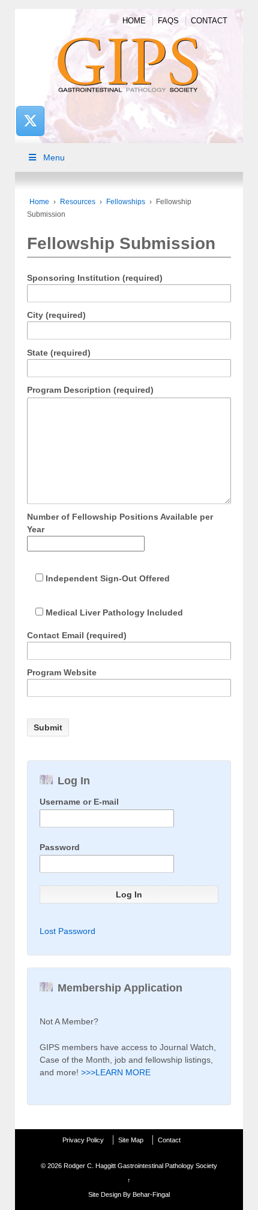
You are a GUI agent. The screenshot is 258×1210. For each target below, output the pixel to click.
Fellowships (125, 202)
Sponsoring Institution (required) (95, 278)
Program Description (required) (90, 390)
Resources (77, 202)
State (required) (59, 352)
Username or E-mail (79, 801)
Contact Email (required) (77, 635)
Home (134, 20)
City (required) (56, 315)
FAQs (168, 20)
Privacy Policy (83, 1140)
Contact (209, 20)
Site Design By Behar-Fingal (129, 1194)
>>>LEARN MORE (116, 1072)
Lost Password (67, 931)
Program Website (62, 672)
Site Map (130, 1140)
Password (60, 847)
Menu (54, 157)
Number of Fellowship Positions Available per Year (120, 523)
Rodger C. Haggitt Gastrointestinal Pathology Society (139, 1165)
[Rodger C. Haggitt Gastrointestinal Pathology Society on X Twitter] (30, 120)
